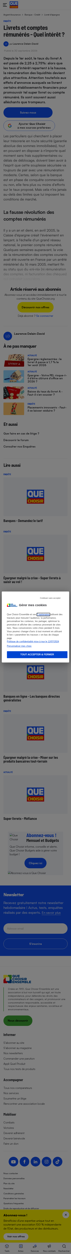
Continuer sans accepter (50, 598)
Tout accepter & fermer (37, 654)
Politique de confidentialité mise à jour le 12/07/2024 (33, 641)
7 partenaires (43, 614)
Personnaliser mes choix (19, 646)
